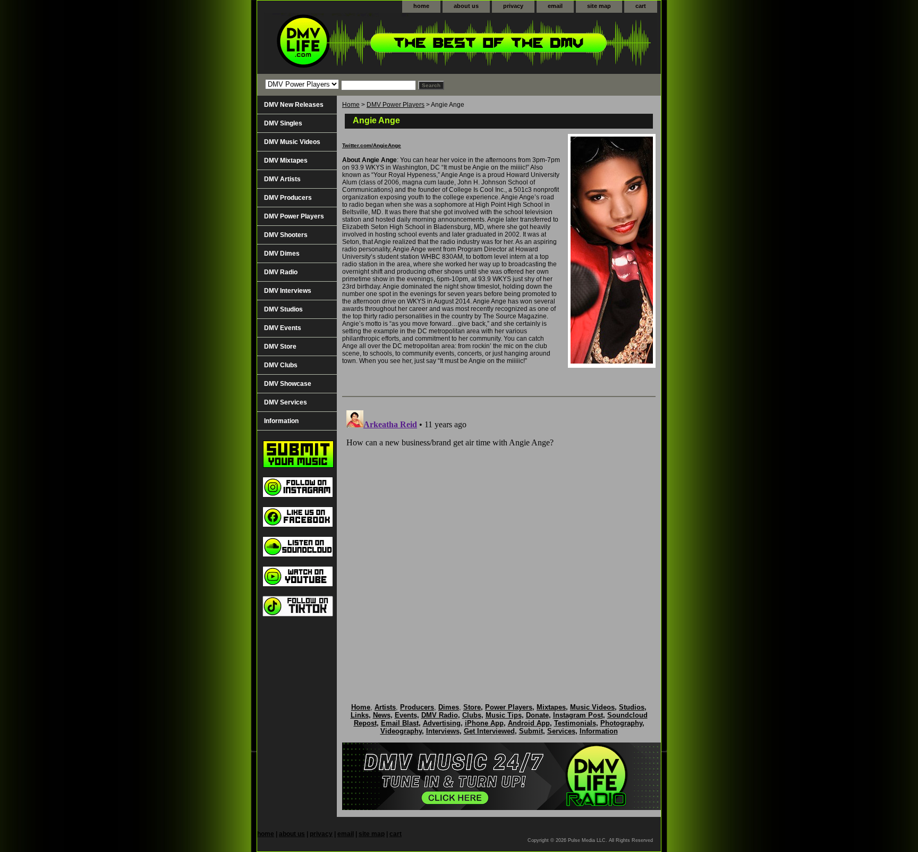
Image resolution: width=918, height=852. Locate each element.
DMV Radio (281, 272)
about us (466, 6)
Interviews (443, 731)
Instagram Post (578, 715)
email (555, 6)
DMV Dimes (282, 253)
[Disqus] (499, 539)
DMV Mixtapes (286, 160)
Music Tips (504, 715)
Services (561, 731)
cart (640, 6)
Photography (621, 723)
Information (281, 421)
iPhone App (484, 723)
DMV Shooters (286, 235)
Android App (529, 723)
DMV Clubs (281, 365)
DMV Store (280, 346)
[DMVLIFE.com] (390, 43)
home (421, 6)
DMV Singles (283, 123)
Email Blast (400, 723)
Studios (631, 707)
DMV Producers (288, 197)
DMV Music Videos (292, 142)
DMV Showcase (287, 383)
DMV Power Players (395, 104)
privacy (513, 6)
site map (599, 6)
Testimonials (575, 723)
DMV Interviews (287, 290)
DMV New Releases (294, 104)
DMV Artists (282, 179)
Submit (531, 731)
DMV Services (285, 402)
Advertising (442, 723)
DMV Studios (283, 309)
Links (360, 715)
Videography (401, 731)
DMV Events (282, 328)
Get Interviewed (489, 731)
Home (351, 104)
